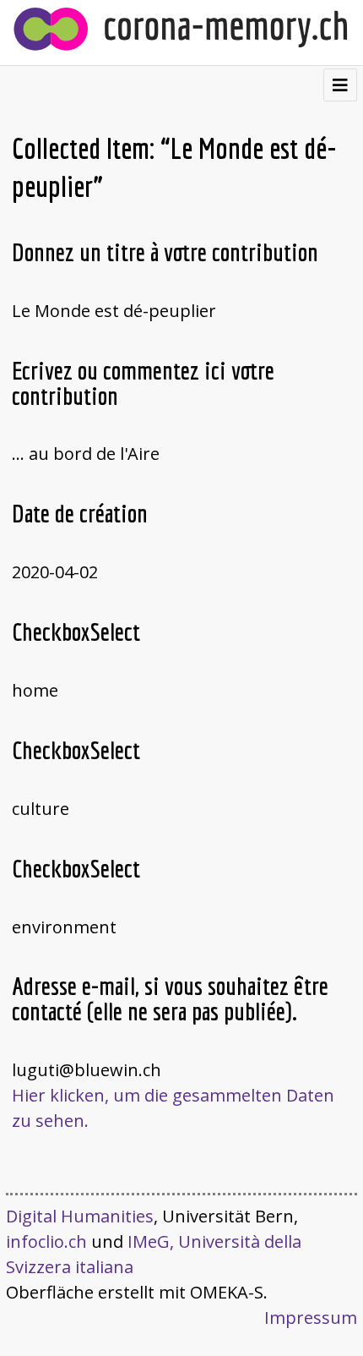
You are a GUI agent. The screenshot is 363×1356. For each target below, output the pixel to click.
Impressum (310, 1317)
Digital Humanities (80, 1216)
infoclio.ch (46, 1241)
